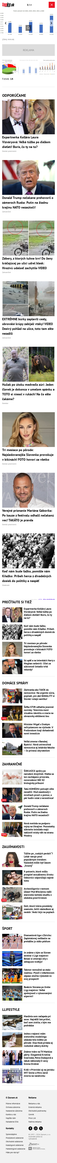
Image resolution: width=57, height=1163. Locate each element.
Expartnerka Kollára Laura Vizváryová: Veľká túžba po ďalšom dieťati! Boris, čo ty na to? (38, 613)
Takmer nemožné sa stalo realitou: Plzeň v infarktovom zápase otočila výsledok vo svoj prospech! (39, 974)
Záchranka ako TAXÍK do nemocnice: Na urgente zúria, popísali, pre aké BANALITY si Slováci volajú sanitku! (39, 694)
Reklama (32, 1097)
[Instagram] (36, 1128)
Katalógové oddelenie (15, 1145)
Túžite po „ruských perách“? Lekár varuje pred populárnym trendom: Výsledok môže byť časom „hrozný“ (38, 859)
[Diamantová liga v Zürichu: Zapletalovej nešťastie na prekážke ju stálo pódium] (12, 941)
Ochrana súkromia (13, 1107)
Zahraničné (12, 764)
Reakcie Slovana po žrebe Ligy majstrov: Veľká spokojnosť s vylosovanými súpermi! (38, 992)
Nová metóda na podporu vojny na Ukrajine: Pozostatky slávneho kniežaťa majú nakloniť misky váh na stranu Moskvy (39, 829)
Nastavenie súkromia (14, 1111)
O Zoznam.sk (12, 1097)
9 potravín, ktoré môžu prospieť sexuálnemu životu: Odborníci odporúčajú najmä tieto (39, 876)
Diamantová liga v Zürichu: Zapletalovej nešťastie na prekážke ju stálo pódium (38, 938)
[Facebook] (30, 1128)
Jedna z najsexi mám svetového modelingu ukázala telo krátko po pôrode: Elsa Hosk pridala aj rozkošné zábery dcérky (38, 1039)
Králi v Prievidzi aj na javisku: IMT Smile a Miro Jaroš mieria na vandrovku (39, 1072)
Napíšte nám (11, 1118)
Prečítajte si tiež (17, 602)
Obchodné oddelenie (14, 1141)
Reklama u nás (34, 1103)
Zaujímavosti (13, 846)
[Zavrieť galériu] (52, 5)
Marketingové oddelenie (15, 1149)
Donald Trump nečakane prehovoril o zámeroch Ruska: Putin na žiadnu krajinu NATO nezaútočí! (36, 811)
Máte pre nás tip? (12, 1152)
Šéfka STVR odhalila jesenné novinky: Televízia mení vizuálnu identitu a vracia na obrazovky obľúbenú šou (39, 712)
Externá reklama (35, 1107)
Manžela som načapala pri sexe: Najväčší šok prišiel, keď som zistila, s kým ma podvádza (37, 1021)
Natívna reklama (34, 1122)
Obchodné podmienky (37, 1111)
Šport (7, 928)
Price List (32, 1118)
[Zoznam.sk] (33, 1145)
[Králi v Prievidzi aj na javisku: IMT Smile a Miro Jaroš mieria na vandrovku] (12, 1075)
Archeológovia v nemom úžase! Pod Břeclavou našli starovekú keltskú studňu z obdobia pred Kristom (38, 893)
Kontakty (10, 1128)
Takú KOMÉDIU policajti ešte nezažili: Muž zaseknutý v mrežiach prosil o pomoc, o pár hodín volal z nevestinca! (39, 793)
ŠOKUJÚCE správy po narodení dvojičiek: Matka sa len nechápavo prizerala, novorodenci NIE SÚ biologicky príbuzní (39, 777)
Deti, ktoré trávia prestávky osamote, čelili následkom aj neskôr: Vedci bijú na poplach (39, 909)
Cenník (31, 1114)
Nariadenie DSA (12, 1122)
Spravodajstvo (11, 1134)
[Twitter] (41, 1128)
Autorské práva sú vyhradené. (35, 1137)
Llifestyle (11, 1009)
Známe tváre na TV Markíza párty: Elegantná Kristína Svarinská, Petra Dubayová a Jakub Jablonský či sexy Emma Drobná (38, 1057)
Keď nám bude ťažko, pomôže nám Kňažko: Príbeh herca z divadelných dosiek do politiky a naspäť (39, 630)
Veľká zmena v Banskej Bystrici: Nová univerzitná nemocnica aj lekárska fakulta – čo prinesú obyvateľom (39, 746)
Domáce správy (15, 683)
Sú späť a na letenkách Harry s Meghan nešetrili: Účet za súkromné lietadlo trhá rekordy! (39, 665)
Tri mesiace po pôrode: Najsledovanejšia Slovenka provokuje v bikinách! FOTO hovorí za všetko (38, 648)
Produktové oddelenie (15, 1138)
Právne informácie (13, 1103)
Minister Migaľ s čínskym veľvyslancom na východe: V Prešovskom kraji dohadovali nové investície (39, 729)
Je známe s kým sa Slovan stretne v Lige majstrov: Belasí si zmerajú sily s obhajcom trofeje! (37, 957)
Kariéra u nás (11, 1114)
